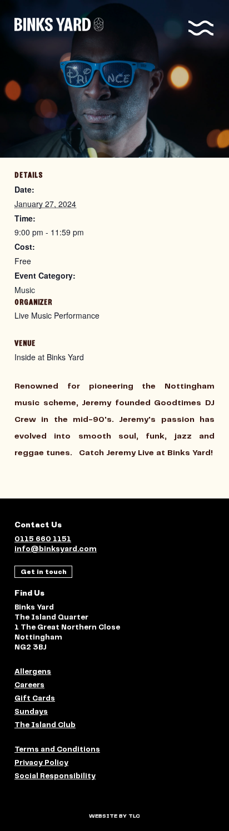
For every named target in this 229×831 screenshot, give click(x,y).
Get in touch (44, 572)
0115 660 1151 (42, 539)
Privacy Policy (41, 763)
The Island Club (45, 725)
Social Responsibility (55, 776)
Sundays (31, 712)
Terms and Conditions (57, 749)
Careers (29, 685)
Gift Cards (34, 698)
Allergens (32, 672)
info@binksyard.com (55, 549)
